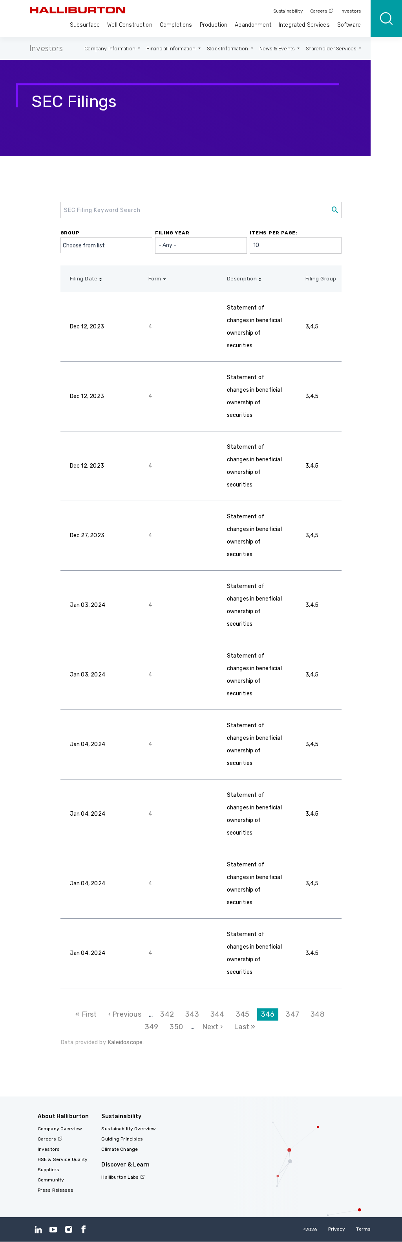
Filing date (84, 279)
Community (51, 1180)
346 (270, 1015)
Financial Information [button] (171, 49)
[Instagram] (68, 1229)
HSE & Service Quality (63, 1159)
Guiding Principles (122, 1139)
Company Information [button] (110, 49)
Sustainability (288, 11)
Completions (176, 25)
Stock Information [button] (228, 49)
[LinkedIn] (38, 1229)
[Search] (386, 18)
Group (70, 233)
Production (213, 25)
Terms (363, 1229)
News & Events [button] (277, 49)
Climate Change (119, 1149)
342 (168, 1014)
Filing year (172, 233)
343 (194, 1014)
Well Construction (129, 25)
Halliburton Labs (120, 1177)
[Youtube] (53, 1229)
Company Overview (60, 1128)
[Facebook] (83, 1229)
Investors (350, 11)
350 (178, 1027)
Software (349, 25)
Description (242, 279)
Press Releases (55, 1190)
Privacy (336, 1229)
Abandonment (253, 25)
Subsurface (85, 25)
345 (244, 1014)
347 (294, 1014)
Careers (318, 11)
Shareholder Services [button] (332, 49)
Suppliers (48, 1169)
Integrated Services (304, 25)
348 (319, 1014)
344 (219, 1014)
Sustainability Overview (128, 1128)
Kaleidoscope (125, 1042)
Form (154, 279)
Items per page (273, 233)
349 (153, 1027)
